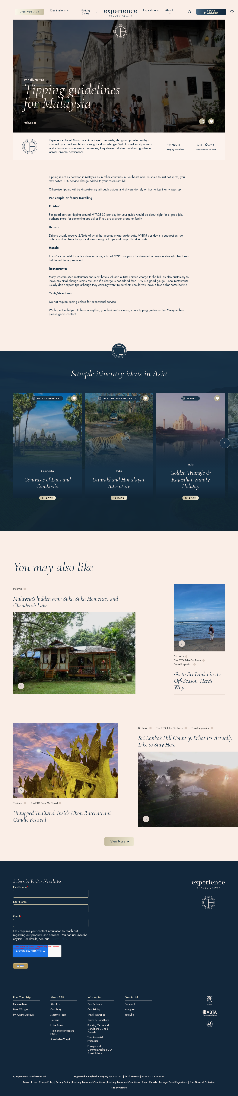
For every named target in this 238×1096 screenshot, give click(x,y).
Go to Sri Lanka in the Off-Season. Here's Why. (198, 680)
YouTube (129, 1014)
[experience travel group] (120, 14)
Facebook (130, 1004)
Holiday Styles (85, 12)
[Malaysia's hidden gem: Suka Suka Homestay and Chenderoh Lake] (74, 653)
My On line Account (23, 1014)
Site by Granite (119, 1087)
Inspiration (149, 10)
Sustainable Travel (60, 1039)
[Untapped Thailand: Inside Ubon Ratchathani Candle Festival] (65, 760)
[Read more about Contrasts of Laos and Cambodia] (47, 445)
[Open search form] (190, 12)
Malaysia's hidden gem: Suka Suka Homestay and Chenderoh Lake (65, 602)
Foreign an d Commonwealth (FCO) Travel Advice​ (100, 1049)
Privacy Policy (58, 939)
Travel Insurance (96, 1014)
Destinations (58, 10)
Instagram (130, 1009)
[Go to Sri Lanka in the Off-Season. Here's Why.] (199, 617)
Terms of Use (30, 1082)
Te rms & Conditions (98, 1020)
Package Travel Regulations (173, 1082)
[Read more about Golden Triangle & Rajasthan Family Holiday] (190, 445)
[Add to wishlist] (211, 121)
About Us (169, 12)
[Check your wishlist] (232, 11)
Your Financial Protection (95, 1039)
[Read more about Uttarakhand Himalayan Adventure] (119, 445)
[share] (202, 121)
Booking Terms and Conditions (88, 1082)
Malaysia (28, 122)
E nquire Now (20, 1004)
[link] (208, 894)
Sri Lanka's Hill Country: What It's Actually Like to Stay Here (185, 741)
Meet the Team (58, 1014)
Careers (54, 1020)
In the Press (56, 1025)
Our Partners (94, 1004)
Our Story (55, 1009)
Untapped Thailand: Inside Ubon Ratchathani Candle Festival (62, 816)
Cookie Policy (46, 1082)
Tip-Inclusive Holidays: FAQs (62, 1032)
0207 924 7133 (29, 12)
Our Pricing (93, 1009)
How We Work (21, 1009)
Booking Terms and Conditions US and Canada (98, 1029)
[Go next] (225, 443)
